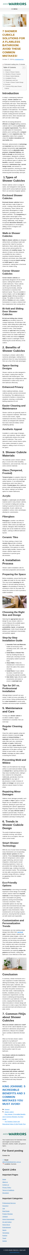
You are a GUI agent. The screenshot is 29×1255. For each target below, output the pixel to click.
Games (4, 1241)
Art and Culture (7, 1222)
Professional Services (9, 1203)
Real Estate (5, 1211)
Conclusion (7, 84)
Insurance (5, 1206)
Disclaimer (5, 1193)
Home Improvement (8, 1219)
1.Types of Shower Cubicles (12, 72)
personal (20, 932)
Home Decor (6, 1225)
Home (4, 1179)
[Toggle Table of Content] (23, 67)
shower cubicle (9, 1112)
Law (3, 1208)
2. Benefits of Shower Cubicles (13, 74)
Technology (5, 1233)
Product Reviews (7, 1214)
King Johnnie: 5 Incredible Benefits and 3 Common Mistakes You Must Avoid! (13, 1117)
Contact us (5, 1185)
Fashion (4, 1235)
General (7, 1109)
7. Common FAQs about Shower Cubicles (13, 87)
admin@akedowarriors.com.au (11, 1162)
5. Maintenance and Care (11, 80)
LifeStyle (5, 1216)
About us (5, 1182)
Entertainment (6, 1227)
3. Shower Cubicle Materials (12, 76)
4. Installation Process (10, 78)
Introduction (8, 70)
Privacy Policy (6, 1187)
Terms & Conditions (8, 1190)
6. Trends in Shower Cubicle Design (14, 82)
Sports (4, 1230)
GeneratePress (14, 1252)
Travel (4, 1238)
